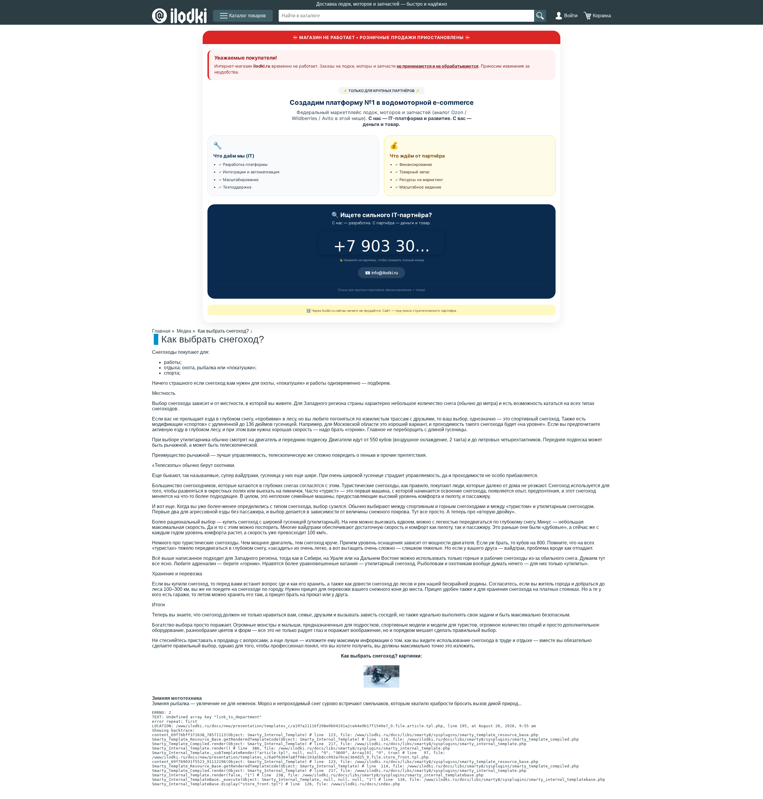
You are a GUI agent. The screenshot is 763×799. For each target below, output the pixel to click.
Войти (571, 15)
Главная (161, 331)
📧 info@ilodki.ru (381, 272)
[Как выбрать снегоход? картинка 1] (381, 692)
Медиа (184, 331)
